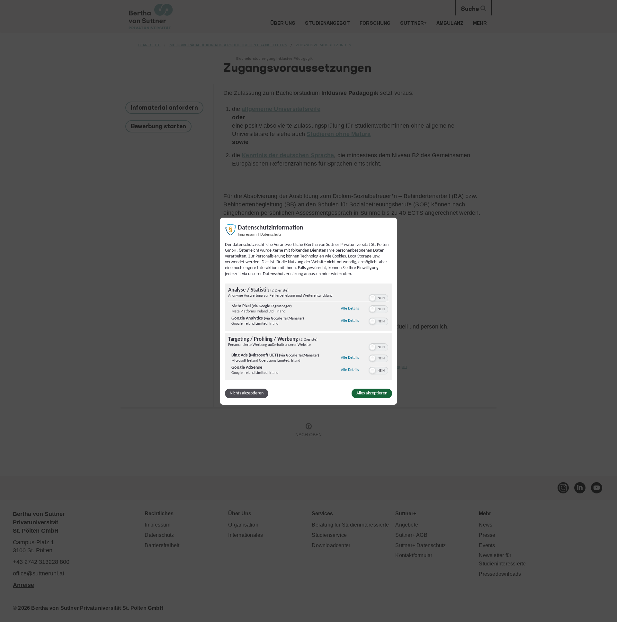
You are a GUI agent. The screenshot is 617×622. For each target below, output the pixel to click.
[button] (372, 298)
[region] (308, 333)
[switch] (378, 297)
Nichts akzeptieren (247, 393)
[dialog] (308, 310)
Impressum (247, 234)
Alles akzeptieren (371, 393)
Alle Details (350, 308)
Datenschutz (270, 234)
